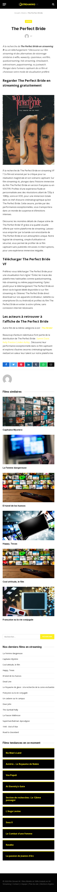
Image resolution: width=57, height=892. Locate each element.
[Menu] (4, 4)
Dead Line (7, 681)
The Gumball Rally (10, 709)
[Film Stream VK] (28, 4)
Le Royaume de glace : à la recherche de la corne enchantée (28, 687)
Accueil (17, 13)
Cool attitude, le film (13, 581)
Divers (23, 13)
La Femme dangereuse (15, 467)
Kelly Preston (9, 342)
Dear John (7, 704)
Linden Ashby (23, 342)
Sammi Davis (43, 338)
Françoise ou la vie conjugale (18, 619)
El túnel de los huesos (14, 505)
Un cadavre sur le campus (14, 698)
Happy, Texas (10, 543)
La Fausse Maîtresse (11, 715)
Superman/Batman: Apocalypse (16, 721)
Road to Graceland (11, 732)
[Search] (53, 4)
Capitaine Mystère (12, 429)
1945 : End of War (10, 726)
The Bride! (47, 327)
